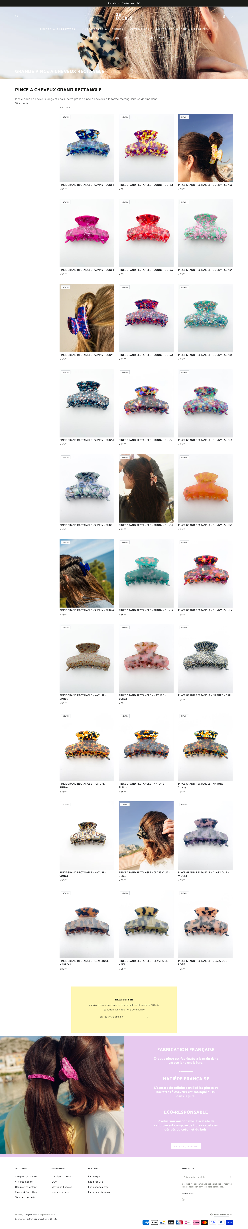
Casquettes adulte (25, 1176)
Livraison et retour (62, 1176)
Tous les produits (25, 1197)
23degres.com (30, 1215)
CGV (54, 1181)
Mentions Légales (62, 1187)
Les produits (95, 1181)
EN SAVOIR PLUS (186, 1146)
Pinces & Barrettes (26, 1192)
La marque (94, 1176)
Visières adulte (23, 1181)
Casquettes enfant (26, 1187)
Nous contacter (61, 1192)
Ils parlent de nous (99, 1192)
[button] (17, 16)
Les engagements (98, 1187)
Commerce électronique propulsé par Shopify (36, 1219)
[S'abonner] (148, 1017)
